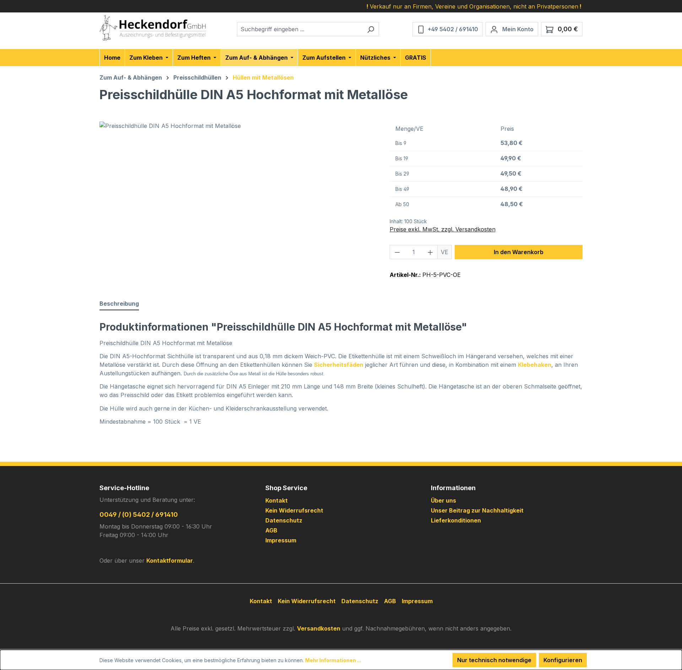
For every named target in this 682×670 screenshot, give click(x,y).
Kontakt (276, 500)
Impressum (280, 540)
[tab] (119, 304)
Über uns (443, 500)
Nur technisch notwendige (494, 660)
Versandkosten (318, 628)
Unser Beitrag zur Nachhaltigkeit (477, 510)
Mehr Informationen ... (333, 660)
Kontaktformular (169, 560)
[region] (237, 198)
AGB (271, 530)
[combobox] (300, 29)
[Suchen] (370, 29)
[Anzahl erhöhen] (430, 252)
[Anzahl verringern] (397, 252)
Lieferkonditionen (456, 520)
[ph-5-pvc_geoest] (237, 198)
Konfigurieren (562, 660)
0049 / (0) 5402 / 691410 (138, 514)
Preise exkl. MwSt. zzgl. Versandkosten (443, 229)
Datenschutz (283, 520)
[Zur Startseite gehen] (152, 28)
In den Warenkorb (518, 252)
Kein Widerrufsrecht (294, 510)
